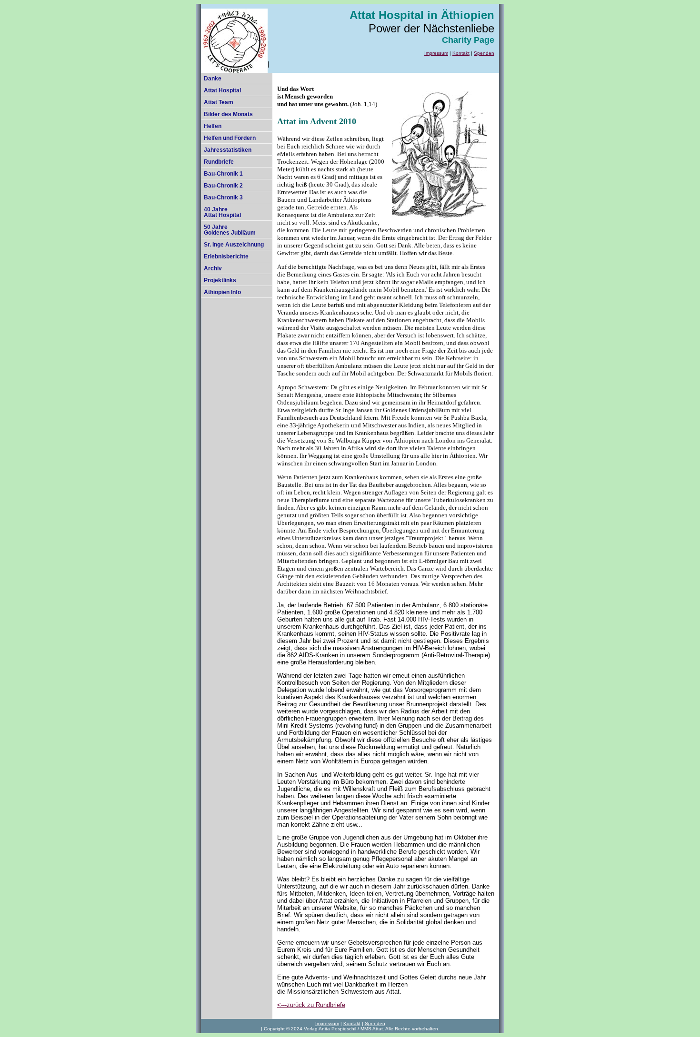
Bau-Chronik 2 (223, 185)
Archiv (213, 268)
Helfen (212, 126)
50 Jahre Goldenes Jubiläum (230, 230)
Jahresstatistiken (227, 150)
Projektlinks (220, 280)
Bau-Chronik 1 (223, 174)
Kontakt (461, 53)
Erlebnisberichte (226, 256)
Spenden (484, 53)
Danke (212, 78)
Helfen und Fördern (230, 138)
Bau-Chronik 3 (223, 197)
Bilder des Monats (228, 114)
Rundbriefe (219, 162)
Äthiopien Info (222, 292)
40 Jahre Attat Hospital (222, 212)
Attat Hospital (222, 90)
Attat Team (218, 102)
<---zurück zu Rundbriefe (311, 1004)
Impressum (436, 53)
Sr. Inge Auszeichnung (234, 244)
